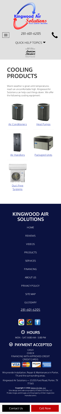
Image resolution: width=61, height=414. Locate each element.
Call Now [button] (45, 408)
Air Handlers (17, 154)
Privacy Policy (30, 285)
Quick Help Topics (29, 42)
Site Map (30, 294)
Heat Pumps (43, 124)
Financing (30, 269)
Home (30, 227)
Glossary (30, 302)
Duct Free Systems (17, 187)
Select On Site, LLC (38, 388)
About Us (30, 277)
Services (30, 260)
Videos (30, 244)
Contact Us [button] (16, 408)
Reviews (30, 235)
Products (30, 252)
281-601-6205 (30, 310)
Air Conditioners (17, 124)
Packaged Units (43, 154)
